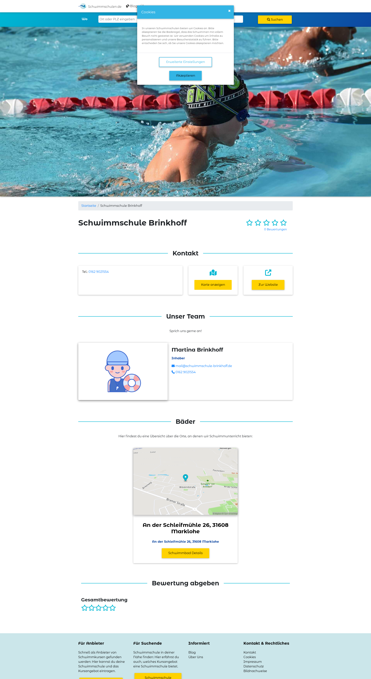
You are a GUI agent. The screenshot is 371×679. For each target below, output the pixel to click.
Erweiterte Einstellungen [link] (185, 62)
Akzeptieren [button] (185, 75)
